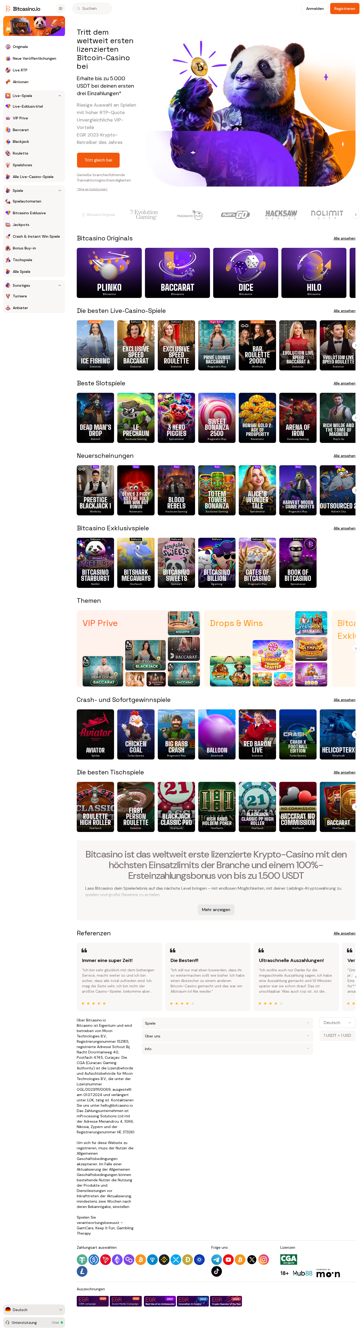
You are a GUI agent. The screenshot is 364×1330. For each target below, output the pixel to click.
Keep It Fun (105, 1228)
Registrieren (344, 8)
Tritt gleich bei (98, 160)
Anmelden (315, 8)
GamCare (85, 1228)
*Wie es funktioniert (92, 189)
